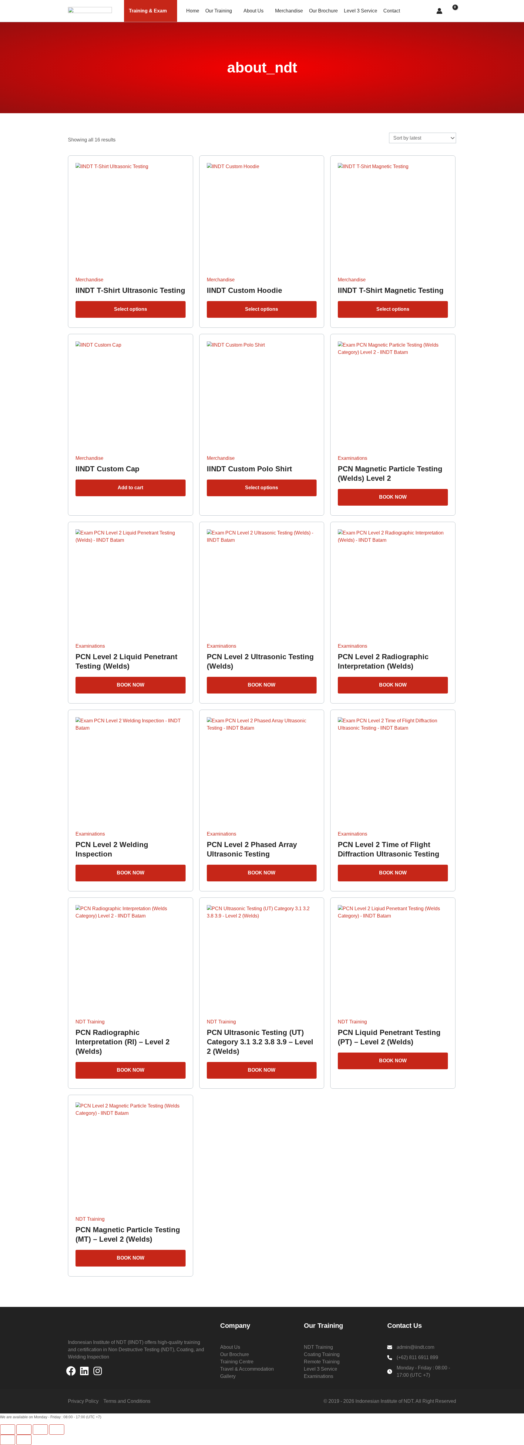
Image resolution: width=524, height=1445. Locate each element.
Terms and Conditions (126, 1401)
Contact (391, 10)
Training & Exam (148, 10)
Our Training (218, 10)
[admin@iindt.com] (410, 1347)
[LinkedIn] (84, 1370)
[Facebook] (71, 1370)
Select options (130, 309)
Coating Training (322, 1354)
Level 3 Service (360, 10)
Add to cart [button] (130, 487)
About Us (254, 10)
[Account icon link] (439, 11)
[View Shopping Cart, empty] (452, 11)
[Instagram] (97, 1370)
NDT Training (318, 1347)
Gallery (228, 1376)
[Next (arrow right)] (24, 1440)
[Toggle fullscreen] (24, 1429)
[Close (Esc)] (56, 1429)
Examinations (318, 1376)
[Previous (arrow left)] (7, 1440)
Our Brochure (323, 10)
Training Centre (237, 1361)
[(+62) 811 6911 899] (412, 1357)
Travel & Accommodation (247, 1369)
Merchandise (289, 10)
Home (192, 10)
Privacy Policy (83, 1401)
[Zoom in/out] (7, 1429)
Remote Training (322, 1361)
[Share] (40, 1429)
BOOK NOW (393, 497)
